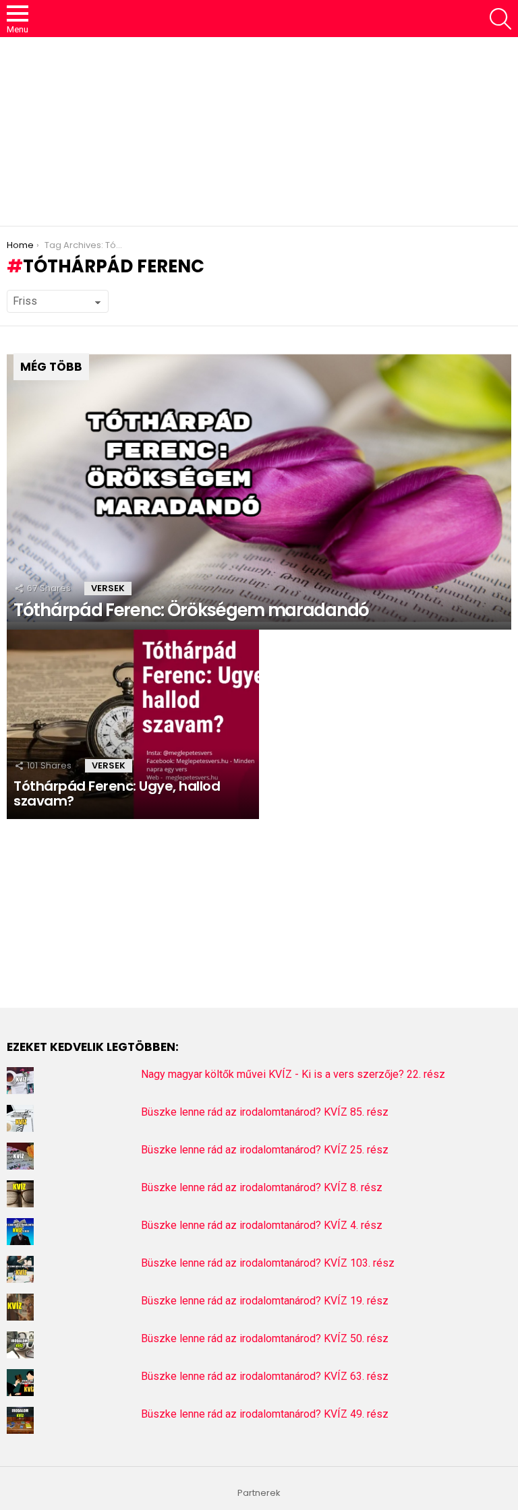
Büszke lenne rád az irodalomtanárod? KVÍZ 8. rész (261, 1187)
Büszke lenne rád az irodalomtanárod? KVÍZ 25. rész (264, 1149)
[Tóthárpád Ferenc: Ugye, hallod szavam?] (133, 724)
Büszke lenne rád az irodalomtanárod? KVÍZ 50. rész (264, 1338)
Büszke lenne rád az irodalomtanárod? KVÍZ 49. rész (264, 1414)
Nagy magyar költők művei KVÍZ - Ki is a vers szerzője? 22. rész (293, 1074)
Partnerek (259, 1493)
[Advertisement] (259, 131)
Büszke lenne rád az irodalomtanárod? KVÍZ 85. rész (264, 1112)
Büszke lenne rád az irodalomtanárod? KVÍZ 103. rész (268, 1263)
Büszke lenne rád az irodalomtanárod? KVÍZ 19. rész (264, 1300)
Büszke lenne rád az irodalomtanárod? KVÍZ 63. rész (264, 1376)
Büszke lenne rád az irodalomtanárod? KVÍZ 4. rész (261, 1225)
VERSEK (108, 588)
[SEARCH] (500, 19)
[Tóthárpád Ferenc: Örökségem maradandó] (259, 488)
